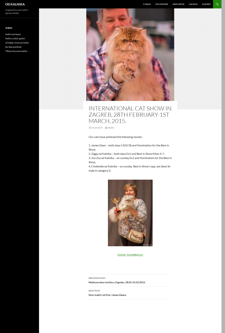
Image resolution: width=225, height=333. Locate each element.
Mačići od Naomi (13, 34)
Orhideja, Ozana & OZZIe (17, 42)
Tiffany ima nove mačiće (16, 51)
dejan (110, 127)
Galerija (193, 4)
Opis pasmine (161, 4)
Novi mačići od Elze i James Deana (107, 292)
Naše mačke (178, 4)
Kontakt (206, 4)
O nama (147, 4)
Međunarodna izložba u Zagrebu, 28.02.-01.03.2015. (117, 280)
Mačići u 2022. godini (15, 38)
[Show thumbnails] (130, 254)
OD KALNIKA (15, 4)
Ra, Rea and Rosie (13, 47)
